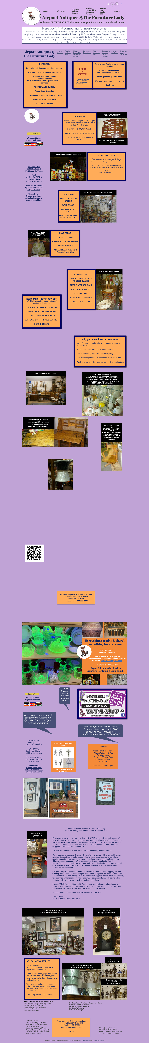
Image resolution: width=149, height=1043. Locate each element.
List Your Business (98, 1040)
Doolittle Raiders (84, 36)
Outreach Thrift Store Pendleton (79, 1005)
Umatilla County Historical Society (35, 1007)
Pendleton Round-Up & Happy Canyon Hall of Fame (85, 1003)
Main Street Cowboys (76, 1010)
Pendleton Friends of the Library (79, 1006)
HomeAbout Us (60, 52)
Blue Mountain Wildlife (31, 1010)
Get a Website (86, 1040)
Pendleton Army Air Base (111, 661)
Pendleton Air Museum (76, 1008)
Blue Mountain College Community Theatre (37, 1004)
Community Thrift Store (31, 1009)
